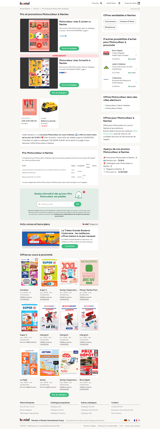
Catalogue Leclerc (57, 410)
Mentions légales (90, 426)
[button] (59, 35)
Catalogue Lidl (55, 407)
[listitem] (29, 113)
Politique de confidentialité (107, 426)
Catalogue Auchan (87, 407)
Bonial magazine (26, 410)
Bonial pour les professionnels (122, 410)
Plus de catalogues (59, 93)
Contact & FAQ (116, 407)
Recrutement (116, 413)
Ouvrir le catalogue (69, 48)
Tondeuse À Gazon (127, 21)
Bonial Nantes (25, 9)
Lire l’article (69, 246)
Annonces (134, 9)
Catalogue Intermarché (89, 410)
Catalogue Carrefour (57, 413)
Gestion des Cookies (132, 426)
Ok (77, 204)
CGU (121, 426)
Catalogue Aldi (86, 413)
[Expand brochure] (39, 35)
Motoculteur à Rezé (114, 108)
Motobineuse (110, 27)
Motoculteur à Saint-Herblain (118, 105)
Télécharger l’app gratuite (29, 413)
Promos (36, 9)
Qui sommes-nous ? (27, 407)
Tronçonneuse (110, 21)
